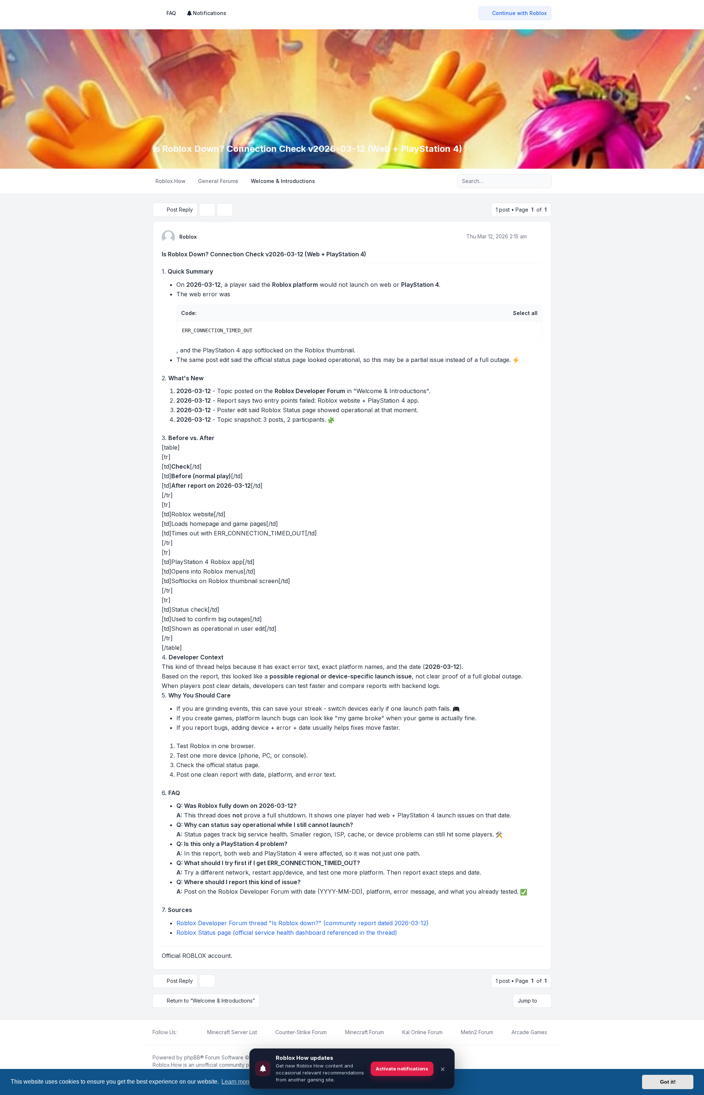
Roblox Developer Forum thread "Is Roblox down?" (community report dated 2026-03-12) (302, 923)
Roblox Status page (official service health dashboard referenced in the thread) (286, 932)
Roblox (188, 237)
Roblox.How (167, 1065)
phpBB (192, 1057)
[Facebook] (181, 1032)
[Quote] (536, 236)
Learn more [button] (236, 1081)
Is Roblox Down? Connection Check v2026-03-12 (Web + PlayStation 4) (264, 254)
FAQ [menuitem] (171, 13)
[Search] (531, 181)
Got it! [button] (668, 1082)
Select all (525, 313)
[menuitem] (206, 13)
